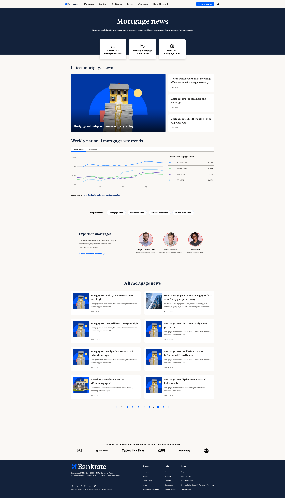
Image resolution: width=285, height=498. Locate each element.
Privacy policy (186, 476)
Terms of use (186, 489)
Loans (145, 485)
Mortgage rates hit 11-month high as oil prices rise (190, 121)
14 (158, 407)
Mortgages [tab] (79, 149)
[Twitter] (76, 485)
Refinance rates (137, 212)
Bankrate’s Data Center (151, 489)
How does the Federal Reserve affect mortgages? (107, 381)
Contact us (169, 485)
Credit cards (147, 481)
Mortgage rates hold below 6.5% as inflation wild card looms (183, 353)
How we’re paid (170, 472)
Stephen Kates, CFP (146, 250)
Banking (145, 476)
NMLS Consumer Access (105, 473)
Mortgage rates (116, 212)
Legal (183, 472)
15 (163, 407)
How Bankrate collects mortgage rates (101, 195)
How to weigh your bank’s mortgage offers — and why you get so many (190, 80)
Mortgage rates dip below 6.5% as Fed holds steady (185, 381)
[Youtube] (90, 485)
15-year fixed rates (183, 212)
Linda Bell (195, 250)
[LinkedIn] (85, 485)
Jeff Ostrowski (170, 250)
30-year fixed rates (159, 212)
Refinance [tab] (93, 149)
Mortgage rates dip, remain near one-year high (105, 126)
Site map (168, 476)
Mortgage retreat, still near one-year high (188, 100)
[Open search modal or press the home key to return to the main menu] (218, 4)
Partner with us (170, 489)
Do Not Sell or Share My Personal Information (197, 485)
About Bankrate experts (90, 253)
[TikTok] (94, 485)
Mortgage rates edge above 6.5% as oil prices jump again (112, 353)
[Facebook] (72, 485)
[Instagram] (81, 485)
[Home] (72, 4)
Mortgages (147, 472)
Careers (168, 481)
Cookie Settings (187, 481)
